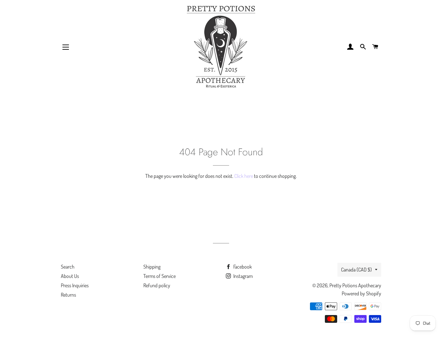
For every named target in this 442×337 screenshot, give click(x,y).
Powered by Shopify (361, 293)
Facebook (242, 266)
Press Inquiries (75, 285)
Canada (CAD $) (356, 269)
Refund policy (156, 285)
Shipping (151, 266)
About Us (70, 276)
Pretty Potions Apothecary (355, 285)
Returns (68, 294)
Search (67, 266)
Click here (243, 176)
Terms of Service (159, 276)
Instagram (242, 276)
